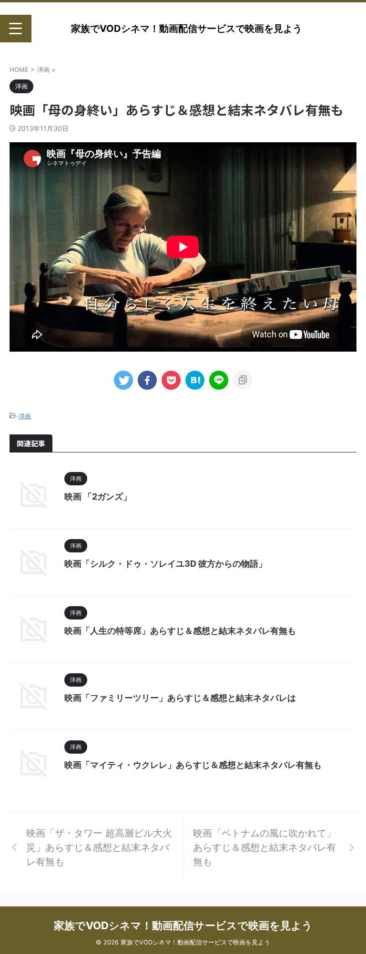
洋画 (25, 416)
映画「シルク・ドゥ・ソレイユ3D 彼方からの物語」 (165, 564)
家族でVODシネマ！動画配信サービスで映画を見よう (186, 28)
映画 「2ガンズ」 (98, 497)
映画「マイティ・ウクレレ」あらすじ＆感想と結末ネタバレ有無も (193, 765)
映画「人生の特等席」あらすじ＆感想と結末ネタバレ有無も (180, 631)
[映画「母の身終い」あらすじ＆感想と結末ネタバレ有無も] (194, 380)
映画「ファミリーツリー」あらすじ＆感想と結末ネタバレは (180, 698)
